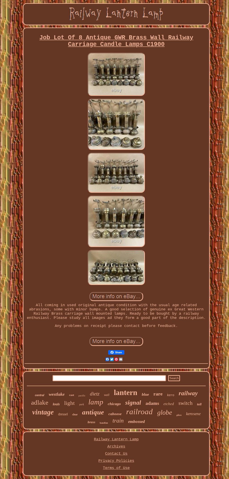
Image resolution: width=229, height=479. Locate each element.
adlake (39, 402)
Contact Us (116, 454)
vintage (43, 412)
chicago (114, 404)
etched (168, 404)
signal (133, 402)
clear (75, 414)
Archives (116, 446)
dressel (63, 414)
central (39, 395)
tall (199, 404)
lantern (125, 392)
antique (93, 412)
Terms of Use (116, 468)
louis (56, 404)
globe (164, 412)
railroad (139, 411)
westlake (57, 394)
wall (106, 395)
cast (71, 395)
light (69, 403)
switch (185, 403)
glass (179, 415)
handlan (104, 423)
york (81, 404)
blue (145, 394)
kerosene (193, 413)
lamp (95, 402)
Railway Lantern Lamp (116, 439)
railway (188, 393)
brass (91, 422)
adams (152, 403)
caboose (115, 414)
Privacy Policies (116, 461)
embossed (136, 421)
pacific (81, 395)
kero (170, 395)
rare (158, 394)
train (118, 420)
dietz (95, 394)
